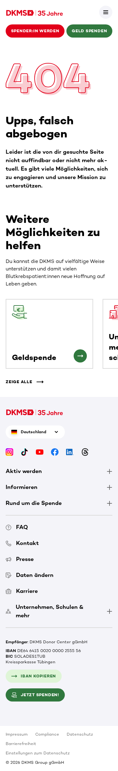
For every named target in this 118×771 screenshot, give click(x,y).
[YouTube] (39, 452)
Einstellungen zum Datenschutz (38, 753)
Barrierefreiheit (21, 743)
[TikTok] (24, 452)
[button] (105, 12)
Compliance (47, 734)
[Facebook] (55, 452)
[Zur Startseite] (34, 12)
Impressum (17, 734)
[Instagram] (9, 452)
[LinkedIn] (70, 452)
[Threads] (85, 452)
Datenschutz (80, 734)
